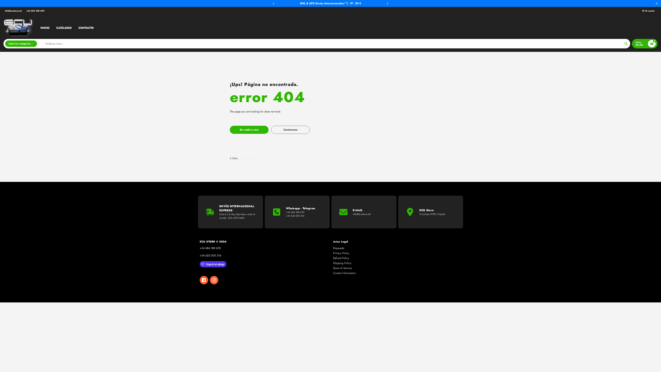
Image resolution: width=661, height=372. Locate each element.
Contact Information (344, 273)
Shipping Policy (342, 263)
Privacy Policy (341, 253)
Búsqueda (338, 248)
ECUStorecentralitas (248, 158)
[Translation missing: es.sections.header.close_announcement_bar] (656, 3)
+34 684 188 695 (35, 10)
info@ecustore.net (13, 10)
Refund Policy (341, 258)
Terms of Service (342, 268)
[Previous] (273, 3)
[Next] (387, 3)
